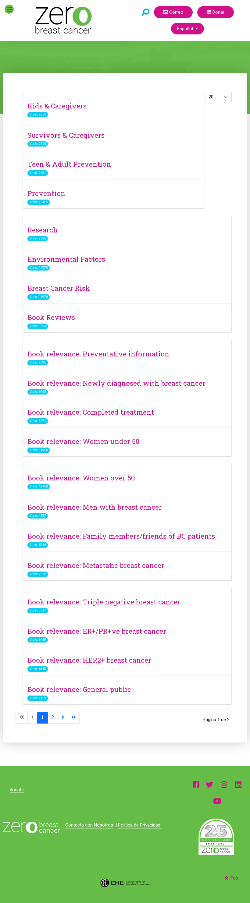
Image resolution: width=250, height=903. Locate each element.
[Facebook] (196, 784)
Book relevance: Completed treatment (90, 411)
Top (233, 878)
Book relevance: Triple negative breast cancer (103, 601)
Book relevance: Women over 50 (81, 477)
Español (185, 28)
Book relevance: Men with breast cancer (94, 507)
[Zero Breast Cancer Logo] (31, 828)
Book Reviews (51, 317)
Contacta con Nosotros (89, 825)
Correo (175, 12)
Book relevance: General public (79, 689)
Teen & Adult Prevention (69, 163)
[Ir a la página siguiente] (63, 718)
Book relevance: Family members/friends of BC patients (121, 535)
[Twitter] (209, 784)
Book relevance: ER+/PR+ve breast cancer (96, 631)
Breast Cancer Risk (58, 287)
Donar (217, 12)
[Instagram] (224, 784)
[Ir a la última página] (74, 718)
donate (17, 789)
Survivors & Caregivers (66, 135)
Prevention (46, 193)
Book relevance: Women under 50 (83, 441)
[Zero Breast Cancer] (62, 20)
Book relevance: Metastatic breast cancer (95, 565)
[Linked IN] (238, 784)
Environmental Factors (66, 259)
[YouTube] (217, 801)
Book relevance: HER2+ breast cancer (89, 659)
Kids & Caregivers (57, 105)
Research (42, 229)
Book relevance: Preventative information (98, 353)
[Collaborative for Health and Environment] (125, 883)
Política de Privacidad (140, 825)
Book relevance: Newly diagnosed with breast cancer (116, 383)
